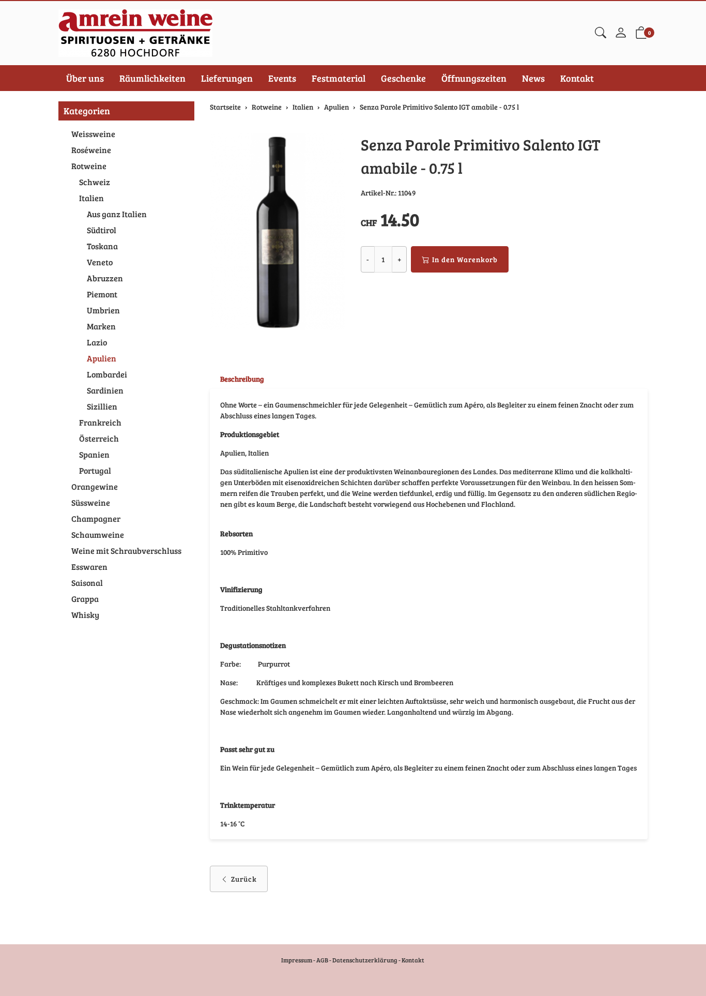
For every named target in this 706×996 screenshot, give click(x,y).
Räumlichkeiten (152, 78)
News (533, 78)
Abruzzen (105, 278)
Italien (91, 197)
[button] (600, 33)
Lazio (97, 342)
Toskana (102, 245)
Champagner (95, 518)
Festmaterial (338, 78)
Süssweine (90, 502)
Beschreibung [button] (242, 379)
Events (282, 78)
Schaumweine (97, 534)
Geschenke (403, 78)
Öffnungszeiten (474, 78)
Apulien (101, 358)
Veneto (100, 261)
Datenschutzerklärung (364, 960)
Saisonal (87, 582)
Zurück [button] (244, 879)
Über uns (85, 78)
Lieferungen (227, 78)
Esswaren (89, 566)
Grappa (85, 598)
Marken (101, 326)
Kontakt (577, 78)
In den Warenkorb (465, 259)
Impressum (296, 960)
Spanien (94, 454)
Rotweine (88, 165)
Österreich (99, 438)
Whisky (85, 614)
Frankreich (100, 422)
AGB (322, 960)
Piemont (102, 294)
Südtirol (101, 229)
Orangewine (94, 486)
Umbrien (103, 310)
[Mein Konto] (620, 33)
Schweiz (94, 181)
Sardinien (105, 390)
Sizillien (102, 406)
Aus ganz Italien (117, 213)
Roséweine (91, 149)
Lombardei (107, 374)
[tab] (237, 379)
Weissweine (93, 133)
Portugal (95, 470)
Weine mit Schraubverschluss (126, 550)
